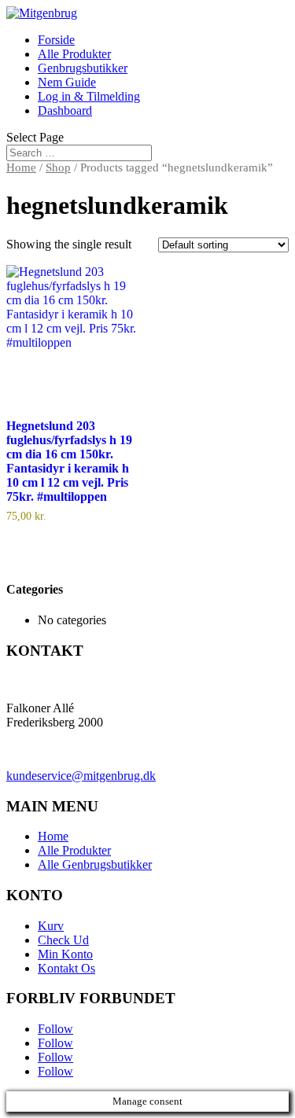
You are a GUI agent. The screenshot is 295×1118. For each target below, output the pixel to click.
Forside (56, 39)
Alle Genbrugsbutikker (95, 864)
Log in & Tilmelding (89, 96)
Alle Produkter (74, 54)
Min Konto (65, 954)
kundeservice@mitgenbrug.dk (81, 775)
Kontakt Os (66, 968)
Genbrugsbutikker (82, 68)
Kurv (51, 925)
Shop (58, 167)
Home (21, 167)
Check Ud (63, 940)
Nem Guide (67, 82)
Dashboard (65, 110)
